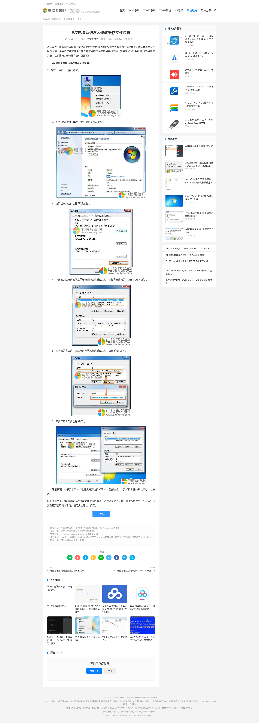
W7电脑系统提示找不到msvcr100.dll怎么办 (134, 570)
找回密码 (70, 4)
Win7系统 (134, 10)
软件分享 (206, 10)
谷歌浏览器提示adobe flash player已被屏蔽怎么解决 (87, 608)
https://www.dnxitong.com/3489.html (79, 534)
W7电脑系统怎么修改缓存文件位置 (101, 32)
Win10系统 (149, 10)
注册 (110, 671)
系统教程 (192, 10)
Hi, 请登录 (47, 4)
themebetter (140, 697)
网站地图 (153, 697)
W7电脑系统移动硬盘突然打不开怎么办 (65, 570)
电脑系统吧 (55, 10)
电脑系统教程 (69, 19)
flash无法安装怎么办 (56, 605)
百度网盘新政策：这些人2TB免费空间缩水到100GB (114, 608)
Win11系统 (165, 10)
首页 (122, 10)
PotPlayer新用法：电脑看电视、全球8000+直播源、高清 (59, 640)
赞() (129, 38)
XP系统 (179, 10)
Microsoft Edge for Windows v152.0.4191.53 (187, 248)
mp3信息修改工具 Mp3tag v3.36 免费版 (184, 254)
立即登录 (94, 671)
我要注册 (59, 4)
